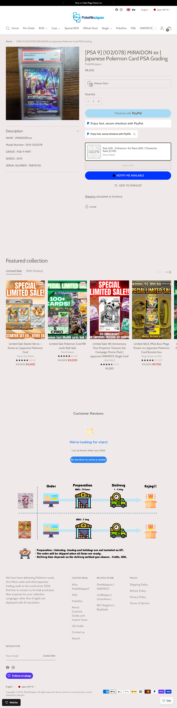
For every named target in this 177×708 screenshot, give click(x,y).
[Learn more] (134, 134)
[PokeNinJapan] (88, 17)
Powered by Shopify (15, 695)
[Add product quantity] (99, 101)
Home (9, 41)
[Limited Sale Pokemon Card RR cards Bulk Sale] (67, 309)
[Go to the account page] (162, 28)
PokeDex (77, 601)
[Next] (113, 3)
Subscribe (49, 656)
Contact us (78, 632)
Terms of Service (139, 603)
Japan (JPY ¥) (163, 9)
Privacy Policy (138, 597)
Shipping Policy (139, 584)
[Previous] (63, 3)
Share (93, 207)
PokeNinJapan (93, 64)
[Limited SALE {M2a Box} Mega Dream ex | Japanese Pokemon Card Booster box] (151, 309)
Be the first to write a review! (88, 459)
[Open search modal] (7, 28)
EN (133, 9)
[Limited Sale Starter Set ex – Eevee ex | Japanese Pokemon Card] (25, 309)
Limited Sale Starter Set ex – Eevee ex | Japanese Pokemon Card (25, 348)
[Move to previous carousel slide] (160, 239)
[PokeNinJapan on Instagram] (121, 9)
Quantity (90, 94)
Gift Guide (78, 626)
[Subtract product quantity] (88, 101)
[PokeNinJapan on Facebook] (116, 9)
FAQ (74, 595)
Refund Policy (138, 590)
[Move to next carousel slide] (168, 239)
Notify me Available (130, 175)
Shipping (90, 196)
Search (76, 638)
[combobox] (131, 9)
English (144, 9)
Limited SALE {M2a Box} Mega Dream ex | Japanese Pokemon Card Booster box (151, 348)
